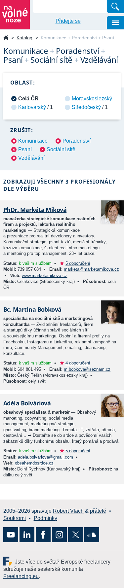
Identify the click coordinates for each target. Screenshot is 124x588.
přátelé (98, 511)
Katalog (24, 37)
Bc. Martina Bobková (32, 309)
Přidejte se (68, 21)
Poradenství (76, 141)
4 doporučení (77, 363)
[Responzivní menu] (115, 22)
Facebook (43, 534)
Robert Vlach (68, 511)
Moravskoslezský (92, 98)
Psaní (25, 149)
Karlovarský (32, 107)
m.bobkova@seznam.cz (87, 369)
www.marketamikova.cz (44, 275)
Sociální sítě (61, 149)
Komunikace (33, 141)
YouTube (10, 534)
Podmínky (45, 518)
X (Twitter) (75, 534)
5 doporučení (77, 263)
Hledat (115, 6)
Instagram (59, 534)
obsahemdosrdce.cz (34, 463)
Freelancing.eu (9, 561)
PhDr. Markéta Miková (34, 210)
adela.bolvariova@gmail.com (45, 457)
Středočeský (86, 107)
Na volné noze (6, 38)
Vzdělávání (31, 158)
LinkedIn (27, 534)
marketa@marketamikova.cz (91, 269)
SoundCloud (91, 534)
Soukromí (14, 518)
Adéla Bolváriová (27, 403)
